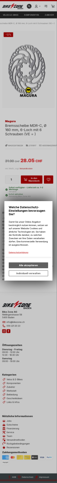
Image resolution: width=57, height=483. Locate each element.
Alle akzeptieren (28, 265)
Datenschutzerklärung (18, 252)
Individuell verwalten (28, 273)
